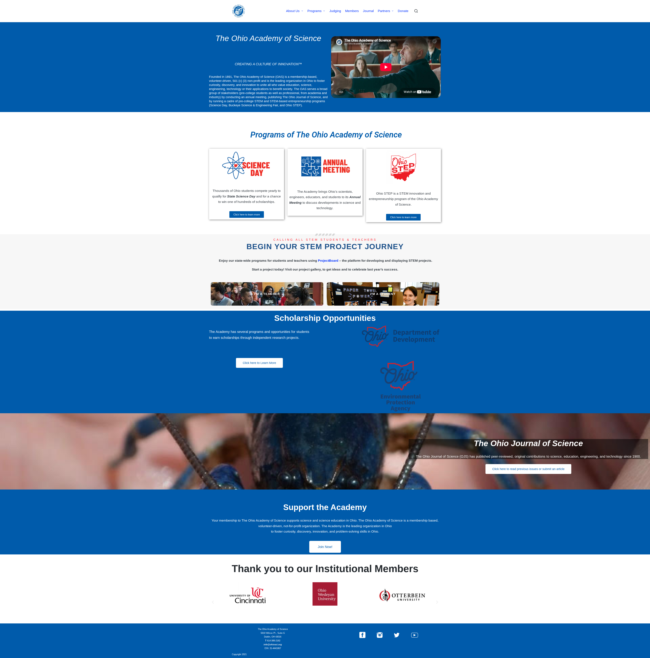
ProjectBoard (328, 260)
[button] (213, 602)
